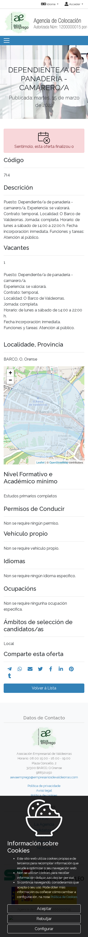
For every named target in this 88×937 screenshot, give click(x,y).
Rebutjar (44, 918)
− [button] (10, 380)
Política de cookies (44, 795)
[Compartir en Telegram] (9, 669)
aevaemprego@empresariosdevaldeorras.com (44, 777)
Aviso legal (44, 790)
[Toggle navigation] (6, 40)
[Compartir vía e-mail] (30, 669)
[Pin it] (71, 669)
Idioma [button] (51, 4)
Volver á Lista (44, 688)
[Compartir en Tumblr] (9, 676)
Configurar (44, 928)
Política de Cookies (64, 897)
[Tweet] (40, 669)
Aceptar (44, 908)
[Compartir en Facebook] (50, 669)
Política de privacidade (44, 786)
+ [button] (10, 373)
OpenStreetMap (58, 462)
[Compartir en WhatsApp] (20, 669)
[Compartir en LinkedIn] (61, 669)
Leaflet (40, 462)
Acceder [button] (74, 4)
